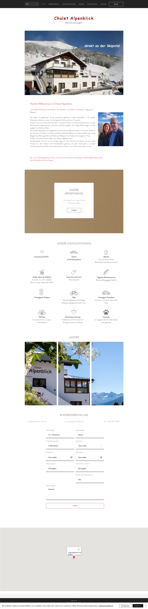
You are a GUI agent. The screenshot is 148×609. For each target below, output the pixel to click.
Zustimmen (137, 606)
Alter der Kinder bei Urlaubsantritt (84, 474)
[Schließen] (145, 605)
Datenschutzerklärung (106, 606)
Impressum (74, 600)
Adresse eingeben (80, 430)
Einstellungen (125, 606)
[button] (74, 63)
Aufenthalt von (50, 452)
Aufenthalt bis (80, 452)
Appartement (79, 441)
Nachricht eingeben (50, 485)
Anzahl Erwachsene (50, 463)
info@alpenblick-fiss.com (37, 421)
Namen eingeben (50, 430)
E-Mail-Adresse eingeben (52, 441)
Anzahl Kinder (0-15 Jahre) (82, 463)
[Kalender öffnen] (71, 457)
